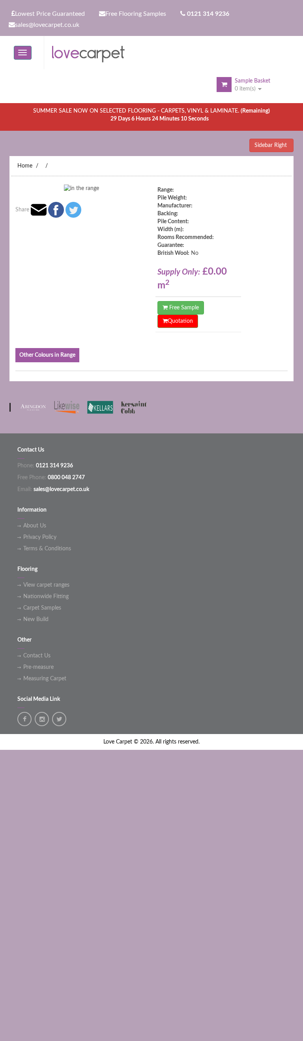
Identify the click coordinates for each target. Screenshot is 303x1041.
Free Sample (183, 308)
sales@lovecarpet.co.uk (47, 25)
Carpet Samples (42, 608)
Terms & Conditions (47, 549)
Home (24, 166)
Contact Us (36, 656)
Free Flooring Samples (135, 14)
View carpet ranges (46, 585)
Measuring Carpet (44, 678)
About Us (34, 526)
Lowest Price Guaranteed (50, 14)
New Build (36, 619)
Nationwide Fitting (46, 596)
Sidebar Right (271, 145)
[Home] (91, 52)
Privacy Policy (39, 537)
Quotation (180, 321)
